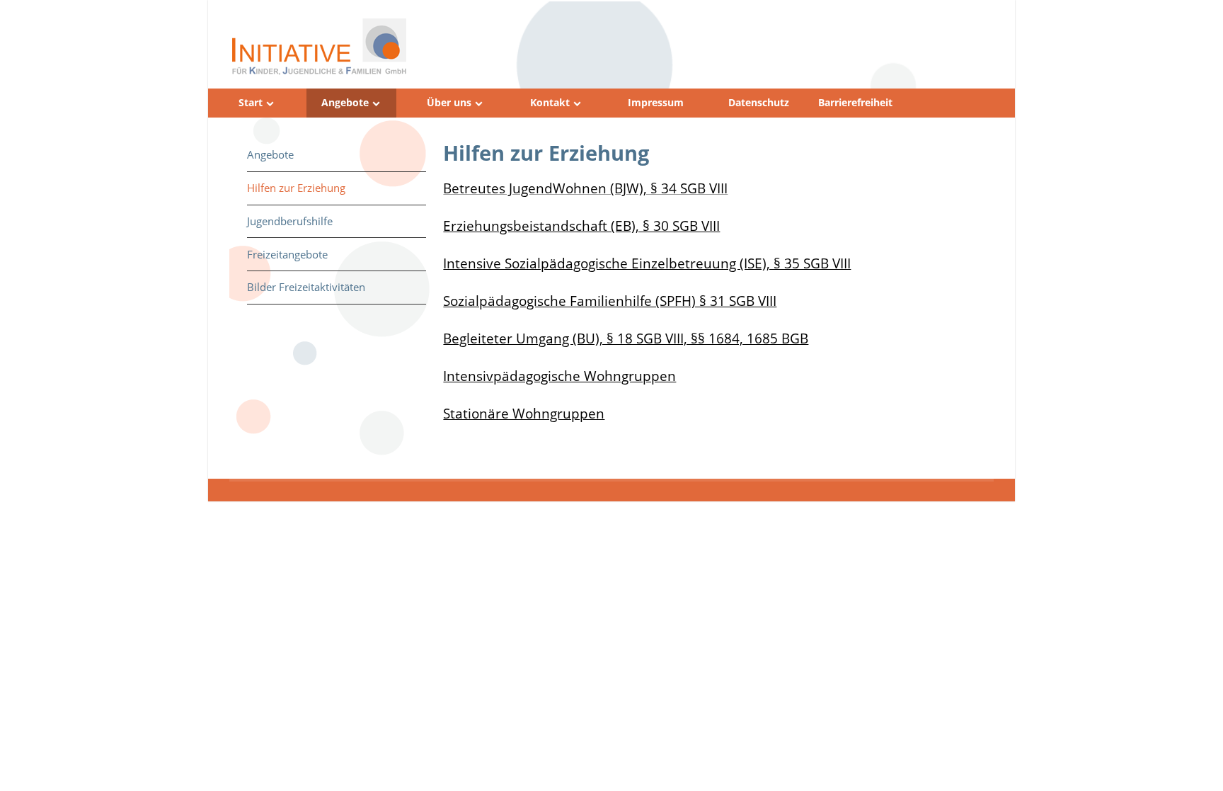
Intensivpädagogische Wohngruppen (559, 376)
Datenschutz (758, 102)
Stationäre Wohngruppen (523, 413)
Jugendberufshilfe (290, 221)
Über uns (449, 102)
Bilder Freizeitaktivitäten (306, 287)
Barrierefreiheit (855, 102)
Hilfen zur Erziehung (296, 188)
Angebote (345, 102)
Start (251, 102)
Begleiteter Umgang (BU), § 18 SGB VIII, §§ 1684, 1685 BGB (625, 338)
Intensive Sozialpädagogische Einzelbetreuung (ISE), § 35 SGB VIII (647, 263)
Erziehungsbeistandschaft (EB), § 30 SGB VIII (581, 225)
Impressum (656, 102)
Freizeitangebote (287, 254)
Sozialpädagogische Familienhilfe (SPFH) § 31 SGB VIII (609, 300)
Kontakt (550, 102)
